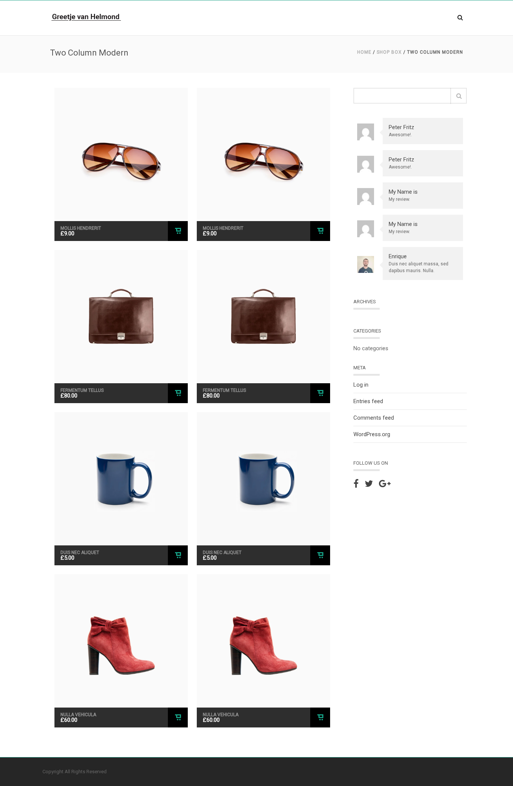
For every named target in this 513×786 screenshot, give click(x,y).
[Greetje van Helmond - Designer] (86, 17)
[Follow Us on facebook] (356, 484)
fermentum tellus (82, 390)
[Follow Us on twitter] (369, 484)
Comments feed (373, 417)
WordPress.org (371, 434)
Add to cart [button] (178, 231)
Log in (360, 384)
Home (364, 52)
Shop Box (389, 52)
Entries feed (368, 401)
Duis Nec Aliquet (79, 552)
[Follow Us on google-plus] (385, 484)
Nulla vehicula (78, 714)
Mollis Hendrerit (80, 228)
